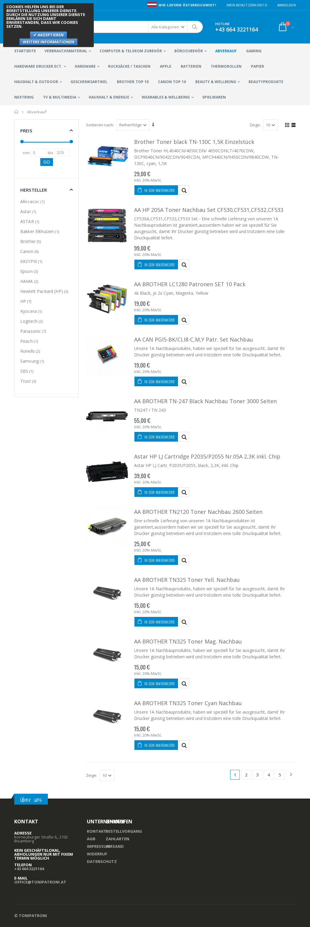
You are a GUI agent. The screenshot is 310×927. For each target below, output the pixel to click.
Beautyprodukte (266, 81)
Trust (25, 381)
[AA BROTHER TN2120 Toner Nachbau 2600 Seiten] (107, 527)
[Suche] (195, 27)
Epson (26, 271)
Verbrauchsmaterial (66, 50)
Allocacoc (29, 201)
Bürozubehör (188, 50)
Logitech (29, 321)
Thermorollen (226, 66)
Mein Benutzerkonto (247, 5)
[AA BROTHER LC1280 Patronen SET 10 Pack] (107, 299)
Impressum (98, 846)
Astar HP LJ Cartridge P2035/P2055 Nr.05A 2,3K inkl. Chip (207, 456)
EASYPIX (28, 261)
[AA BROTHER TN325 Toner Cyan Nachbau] (107, 718)
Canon (26, 251)
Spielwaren (214, 97)
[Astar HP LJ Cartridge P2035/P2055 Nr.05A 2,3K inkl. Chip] (107, 472)
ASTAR (27, 221)
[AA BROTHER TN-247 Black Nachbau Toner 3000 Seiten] (107, 416)
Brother (28, 241)
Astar (25, 211)
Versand (115, 846)
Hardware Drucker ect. (38, 66)
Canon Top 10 (172, 81)
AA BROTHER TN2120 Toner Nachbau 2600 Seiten (198, 511)
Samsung (29, 361)
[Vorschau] (184, 190)
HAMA (26, 281)
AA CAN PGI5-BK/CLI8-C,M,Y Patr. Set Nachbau (193, 339)
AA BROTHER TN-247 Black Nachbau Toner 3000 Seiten (205, 401)
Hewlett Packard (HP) (41, 291)
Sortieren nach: (100, 125)
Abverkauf (226, 50)
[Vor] (291, 775)
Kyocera (28, 311)
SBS (24, 371)
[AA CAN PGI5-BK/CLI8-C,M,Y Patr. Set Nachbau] (107, 355)
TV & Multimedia (59, 97)
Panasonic (30, 331)
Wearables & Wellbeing (166, 97)
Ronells (27, 351)
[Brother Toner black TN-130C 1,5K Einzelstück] (107, 157)
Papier (257, 66)
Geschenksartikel (89, 81)
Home (16, 111)
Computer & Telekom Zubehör (131, 50)
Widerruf (97, 854)
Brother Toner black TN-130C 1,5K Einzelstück (194, 141)
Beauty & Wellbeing (215, 81)
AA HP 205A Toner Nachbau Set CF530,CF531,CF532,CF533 (208, 209)
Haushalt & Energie (109, 97)
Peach (26, 341)
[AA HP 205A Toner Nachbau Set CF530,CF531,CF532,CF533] (107, 225)
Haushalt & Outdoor (36, 81)
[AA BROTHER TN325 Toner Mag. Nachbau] (107, 657)
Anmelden (286, 5)
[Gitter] (286, 125)
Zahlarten (117, 838)
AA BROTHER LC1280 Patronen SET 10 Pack (190, 284)
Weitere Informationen (48, 41)
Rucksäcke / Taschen (129, 66)
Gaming (254, 50)
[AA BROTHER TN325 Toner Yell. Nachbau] (107, 595)
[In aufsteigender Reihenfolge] (153, 124)
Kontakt (96, 831)
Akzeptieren (50, 34)
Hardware (85, 66)
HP (23, 301)
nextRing (24, 97)
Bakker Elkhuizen (37, 231)
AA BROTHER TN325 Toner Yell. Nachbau (187, 579)
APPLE (165, 66)
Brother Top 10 (132, 81)
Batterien (191, 66)
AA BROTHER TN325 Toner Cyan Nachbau (188, 703)
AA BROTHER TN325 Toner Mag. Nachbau (188, 641)
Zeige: (255, 125)
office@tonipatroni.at (40, 882)
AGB (91, 838)
